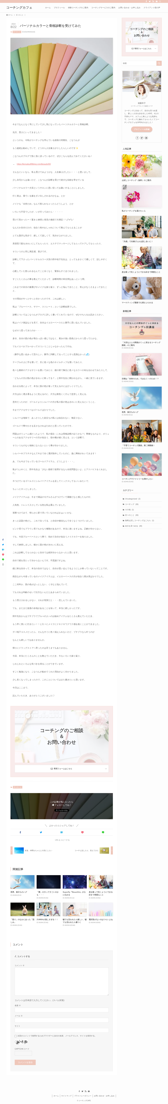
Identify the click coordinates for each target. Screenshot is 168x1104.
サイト (17, 1026)
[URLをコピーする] (3, 564)
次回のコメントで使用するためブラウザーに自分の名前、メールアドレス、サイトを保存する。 (56, 1036)
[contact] (156, 1)
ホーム (56, 1096)
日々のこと (17, 32)
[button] (20, 832)
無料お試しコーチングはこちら (139, 520)
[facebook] (146, 1)
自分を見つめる (133, 526)
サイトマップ (66, 1096)
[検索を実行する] (159, 63)
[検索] (160, 1)
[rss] (153, 1)
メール (19, 1016)
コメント (19, 965)
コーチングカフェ (19, 7)
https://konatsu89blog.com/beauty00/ (34, 164)
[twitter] (149, 1)
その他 (129, 510)
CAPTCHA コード (22, 1049)
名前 (18, 1005)
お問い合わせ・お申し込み (104, 1096)
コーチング (131, 504)
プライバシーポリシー (82, 1096)
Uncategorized (132, 499)
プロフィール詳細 (142, 129)
